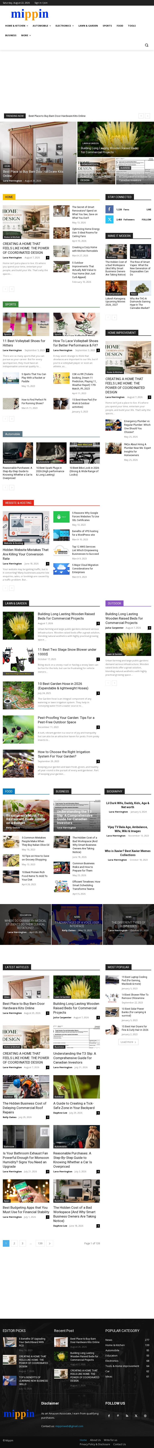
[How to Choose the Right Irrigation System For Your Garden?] (18, 764)
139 (40, 1243)
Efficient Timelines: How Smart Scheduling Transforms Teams (86, 885)
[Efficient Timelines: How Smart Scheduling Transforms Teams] (62, 886)
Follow (146, 219)
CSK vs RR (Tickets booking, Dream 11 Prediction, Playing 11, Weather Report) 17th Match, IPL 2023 (84, 381)
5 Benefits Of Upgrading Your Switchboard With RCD (32, 1342)
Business (125, 168)
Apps (6, 1200)
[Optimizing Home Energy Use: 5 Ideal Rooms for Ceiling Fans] (61, 233)
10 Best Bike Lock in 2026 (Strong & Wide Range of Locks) (84, 471)
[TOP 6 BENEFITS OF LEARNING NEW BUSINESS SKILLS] (9, 1380)
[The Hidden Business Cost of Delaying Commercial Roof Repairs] (26, 1087)
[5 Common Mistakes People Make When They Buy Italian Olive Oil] (11, 842)
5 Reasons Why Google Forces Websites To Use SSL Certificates (85, 517)
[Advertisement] (77, 80)
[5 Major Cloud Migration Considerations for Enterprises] (61, 569)
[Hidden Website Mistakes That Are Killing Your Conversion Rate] (26, 528)
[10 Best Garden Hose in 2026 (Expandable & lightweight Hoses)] (18, 695)
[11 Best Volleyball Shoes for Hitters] (26, 324)
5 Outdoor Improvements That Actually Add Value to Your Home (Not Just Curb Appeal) (84, 270)
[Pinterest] (118, 1415)
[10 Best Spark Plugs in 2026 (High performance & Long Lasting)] (51, 453)
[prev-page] (5, 289)
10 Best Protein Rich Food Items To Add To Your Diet (35, 876)
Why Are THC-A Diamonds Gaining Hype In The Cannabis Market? (140, 303)
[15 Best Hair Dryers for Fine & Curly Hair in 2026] (112, 1030)
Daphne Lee (60, 1112)
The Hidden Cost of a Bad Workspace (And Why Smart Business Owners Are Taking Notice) (116, 268)
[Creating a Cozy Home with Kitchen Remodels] (61, 251)
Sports (7, 334)
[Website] (145, 1415)
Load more (127, 1042)
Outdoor (8, 1096)
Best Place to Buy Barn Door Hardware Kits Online (57, 115)
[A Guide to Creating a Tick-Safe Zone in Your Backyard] (76, 1087)
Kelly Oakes (13, 827)
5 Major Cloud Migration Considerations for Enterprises (85, 569)
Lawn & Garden (90, 143)
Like (149, 209)
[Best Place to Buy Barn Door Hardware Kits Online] (38, 153)
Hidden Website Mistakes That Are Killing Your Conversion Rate (26, 554)
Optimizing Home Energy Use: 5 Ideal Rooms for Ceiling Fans (86, 233)
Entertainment (114, 293)
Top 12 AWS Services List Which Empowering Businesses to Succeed (85, 550)
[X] (136, 1415)
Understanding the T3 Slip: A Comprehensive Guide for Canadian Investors (75, 817)
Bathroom (9, 1146)
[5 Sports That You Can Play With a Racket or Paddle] (11, 378)
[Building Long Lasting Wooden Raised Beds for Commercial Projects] (115, 139)
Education (25, 915)
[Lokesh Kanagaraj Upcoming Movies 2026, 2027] (116, 288)
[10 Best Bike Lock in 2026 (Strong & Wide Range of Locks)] (85, 453)
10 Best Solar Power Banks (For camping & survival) (134, 1012)
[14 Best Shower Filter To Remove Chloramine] (112, 998)
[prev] (141, 115)
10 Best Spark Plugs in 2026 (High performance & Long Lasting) (50, 471)
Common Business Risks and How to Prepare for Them (83, 867)
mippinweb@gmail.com (69, 1426)
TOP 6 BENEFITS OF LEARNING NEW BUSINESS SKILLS (33, 1381)
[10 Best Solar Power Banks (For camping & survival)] (112, 1012)
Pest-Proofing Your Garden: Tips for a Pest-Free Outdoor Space (66, 720)
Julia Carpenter (114, 627)
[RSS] (127, 1415)
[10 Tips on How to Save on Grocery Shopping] (11, 860)
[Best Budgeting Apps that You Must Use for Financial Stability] (26, 1191)
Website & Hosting (13, 543)
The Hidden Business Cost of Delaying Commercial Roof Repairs (25, 1107)
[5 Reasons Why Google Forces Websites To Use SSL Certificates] (61, 517)
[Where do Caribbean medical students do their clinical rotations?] (25, 924)
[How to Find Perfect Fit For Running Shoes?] (11, 403)
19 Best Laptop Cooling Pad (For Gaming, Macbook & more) (134, 980)
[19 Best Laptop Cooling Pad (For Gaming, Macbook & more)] (112, 980)
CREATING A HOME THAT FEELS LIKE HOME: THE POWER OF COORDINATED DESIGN (26, 248)
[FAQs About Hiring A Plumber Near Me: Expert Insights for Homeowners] (113, 448)
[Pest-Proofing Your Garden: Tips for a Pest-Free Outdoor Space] (18, 729)
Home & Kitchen (90, 164)
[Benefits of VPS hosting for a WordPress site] (61, 535)
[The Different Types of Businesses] (128, 924)
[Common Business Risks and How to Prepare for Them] (62, 868)
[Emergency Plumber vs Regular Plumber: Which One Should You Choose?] (113, 425)
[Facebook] (108, 1415)
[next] (147, 115)
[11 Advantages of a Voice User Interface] (77, 924)
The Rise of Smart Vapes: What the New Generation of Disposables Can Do (140, 268)
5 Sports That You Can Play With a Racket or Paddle (34, 378)
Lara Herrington (12, 257)
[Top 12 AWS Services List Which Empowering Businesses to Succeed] (61, 550)
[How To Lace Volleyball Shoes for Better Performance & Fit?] (76, 324)
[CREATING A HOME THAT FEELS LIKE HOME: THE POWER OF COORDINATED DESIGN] (96, 171)
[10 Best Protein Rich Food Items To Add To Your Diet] (11, 876)
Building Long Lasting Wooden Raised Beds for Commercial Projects (124, 618)
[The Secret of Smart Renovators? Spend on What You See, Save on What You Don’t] (61, 211)
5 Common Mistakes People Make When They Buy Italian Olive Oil (35, 841)
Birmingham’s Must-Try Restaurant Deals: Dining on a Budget (25, 819)
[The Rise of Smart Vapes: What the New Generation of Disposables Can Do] (140, 251)
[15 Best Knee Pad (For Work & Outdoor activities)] (61, 403)
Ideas (7, 166)
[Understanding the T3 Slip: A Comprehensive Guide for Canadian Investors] (135, 171)
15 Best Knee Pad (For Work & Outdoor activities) (84, 403)
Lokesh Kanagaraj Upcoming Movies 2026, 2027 (115, 301)
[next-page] (11, 289)
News (134, 257)
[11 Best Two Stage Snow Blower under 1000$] (18, 661)
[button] (146, 45)
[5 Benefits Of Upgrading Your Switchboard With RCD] (9, 1342)
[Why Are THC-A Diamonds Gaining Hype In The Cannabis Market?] (140, 288)
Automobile (10, 461)
